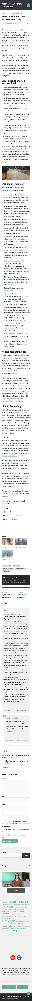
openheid (18, 921)
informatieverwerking (14, 914)
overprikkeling (25, 921)
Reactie (4, 778)
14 (29, 23)
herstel (21, 911)
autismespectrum (18, 904)
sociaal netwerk (8, 568)
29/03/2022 (9, 740)
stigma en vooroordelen (9, 456)
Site (3, 812)
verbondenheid (20, 568)
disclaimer (22, 987)
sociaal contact (16, 923)
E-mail (4, 804)
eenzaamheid (7, 565)
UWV (28, 926)
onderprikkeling (24, 916)
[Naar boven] (28, 993)
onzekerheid (8, 921)
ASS (17, 902)
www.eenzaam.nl (12, 494)
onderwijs (4, 918)
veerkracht (4, 928)
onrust (8, 918)
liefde (12, 916)
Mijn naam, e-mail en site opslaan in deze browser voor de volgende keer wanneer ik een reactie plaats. (16, 824)
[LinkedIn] (19, 957)
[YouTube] (12, 957)
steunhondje (7, 926)
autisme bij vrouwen (7, 904)
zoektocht (20, 930)
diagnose (4, 909)
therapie (24, 926)
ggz (12, 911)
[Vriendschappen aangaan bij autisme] (21, 541)
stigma (14, 926)
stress (19, 926)
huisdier (5, 914)
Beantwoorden (23, 710)
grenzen (16, 911)
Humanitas (9, 285)
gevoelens (16, 565)
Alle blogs (5, 13)
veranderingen (11, 928)
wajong (3, 931)
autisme (23, 902)
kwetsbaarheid (6, 916)
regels (8, 923)
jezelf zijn (21, 914)
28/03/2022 (7, 710)
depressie (24, 907)
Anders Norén (13, 998)
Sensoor (14, 373)
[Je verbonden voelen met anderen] (7, 553)
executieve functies (6, 911)
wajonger (8, 931)
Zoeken (4, 852)
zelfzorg (14, 931)
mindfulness (17, 916)
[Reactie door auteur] (4, 716)
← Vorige (5, 767)
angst (13, 902)
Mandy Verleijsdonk (10, 578)
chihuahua (25, 904)
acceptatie (5, 902)
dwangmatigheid (12, 909)
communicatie (8, 907)
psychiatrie (4, 923)
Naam (3, 796)
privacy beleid (8, 987)
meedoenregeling (20, 320)
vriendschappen (9, 291)
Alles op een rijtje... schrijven (18, 996)
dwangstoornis (20, 909)
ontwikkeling (13, 918)
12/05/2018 (14, 23)
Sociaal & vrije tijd (17, 13)
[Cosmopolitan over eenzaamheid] (7, 541)
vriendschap (7, 571)
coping (17, 907)
